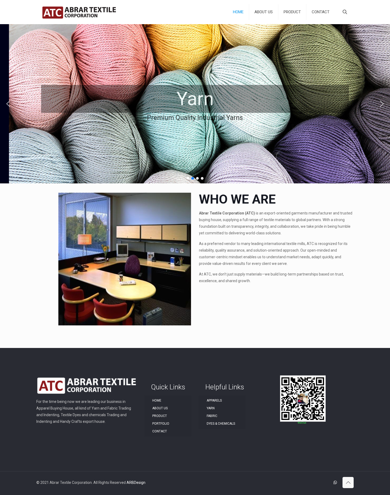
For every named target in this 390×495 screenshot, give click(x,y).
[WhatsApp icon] (335, 482)
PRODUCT (159, 416)
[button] (8, 104)
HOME (156, 400)
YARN (211, 408)
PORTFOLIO (160, 423)
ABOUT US (160, 408)
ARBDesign (136, 482)
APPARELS (214, 400)
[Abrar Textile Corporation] (79, 12)
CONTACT (159, 431)
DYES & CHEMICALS (221, 423)
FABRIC (212, 416)
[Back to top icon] (348, 482)
